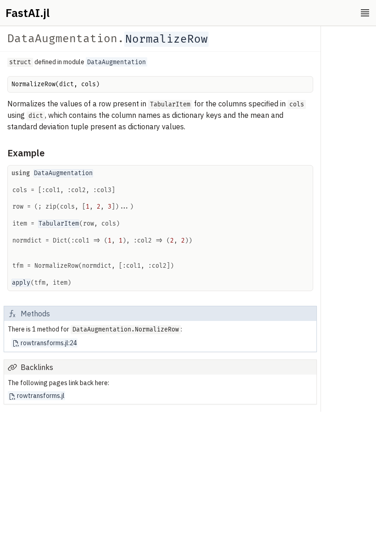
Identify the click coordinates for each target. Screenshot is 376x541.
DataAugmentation (63, 173)
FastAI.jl (28, 13)
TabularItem (59, 223)
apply (21, 283)
